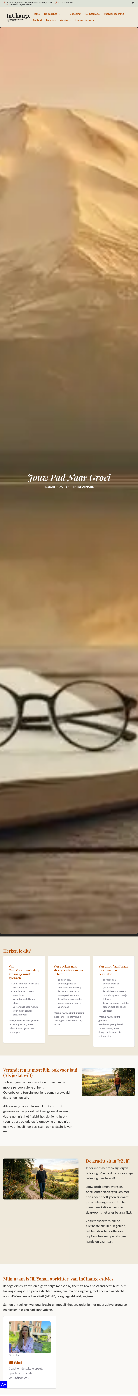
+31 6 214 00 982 (65, 2)
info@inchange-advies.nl (20, 4)
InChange (18, 15)
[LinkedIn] (133, 2)
